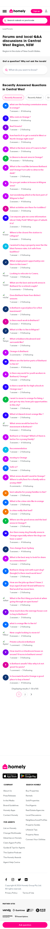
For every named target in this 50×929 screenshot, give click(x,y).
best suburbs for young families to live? (28, 491)
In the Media (8, 800)
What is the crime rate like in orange (27, 501)
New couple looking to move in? (25, 632)
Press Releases (9, 795)
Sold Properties (32, 800)
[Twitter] (19, 879)
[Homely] (25, 766)
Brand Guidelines (10, 805)
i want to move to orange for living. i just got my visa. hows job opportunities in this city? (28, 401)
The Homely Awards (12, 857)
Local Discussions (33, 815)
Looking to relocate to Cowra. (24, 273)
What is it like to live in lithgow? (24, 329)
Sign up (36, 11)
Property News (32, 834)
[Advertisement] (25, 3)
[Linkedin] (26, 879)
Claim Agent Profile (12, 842)
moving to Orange (18, 457)
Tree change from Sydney (22, 548)
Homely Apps (9, 810)
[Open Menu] (5, 11)
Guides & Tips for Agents (14, 847)
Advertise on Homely (12, 838)
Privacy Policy (11, 892)
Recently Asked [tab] (34, 97)
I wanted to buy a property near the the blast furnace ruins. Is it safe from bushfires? (28, 248)
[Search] (5, 20)
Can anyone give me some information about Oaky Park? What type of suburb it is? (28, 220)
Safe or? (14, 466)
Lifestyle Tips (31, 829)
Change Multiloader (12, 833)
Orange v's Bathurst (19, 351)
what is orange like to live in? (23, 623)
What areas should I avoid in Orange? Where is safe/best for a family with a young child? (27, 479)
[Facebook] (6, 879)
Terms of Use (28, 892)
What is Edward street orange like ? (26, 414)
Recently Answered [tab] (13, 97)
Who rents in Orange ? (20, 117)
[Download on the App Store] (11, 776)
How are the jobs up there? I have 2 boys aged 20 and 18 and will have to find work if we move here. (27, 585)
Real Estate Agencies (35, 810)
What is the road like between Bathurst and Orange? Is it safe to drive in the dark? (28, 169)
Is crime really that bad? (21, 510)
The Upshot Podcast (12, 852)
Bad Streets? (16, 126)
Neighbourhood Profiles (36, 820)
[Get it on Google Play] (28, 776)
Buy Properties (32, 790)
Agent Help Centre (11, 862)
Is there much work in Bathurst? (24, 320)
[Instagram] (12, 879)
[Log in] (46, 11)
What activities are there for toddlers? (28, 207)
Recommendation (18, 448)
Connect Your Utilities (35, 839)
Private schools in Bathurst (22, 641)
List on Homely (9, 828)
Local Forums (8, 29)
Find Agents (31, 805)
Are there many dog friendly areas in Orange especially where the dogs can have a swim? (28, 535)
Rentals (29, 795)
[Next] (31, 694)
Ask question (25, 924)
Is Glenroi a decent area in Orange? (26, 157)
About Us (7, 790)
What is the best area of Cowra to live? (28, 148)
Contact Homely (10, 815)
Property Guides (33, 824)
